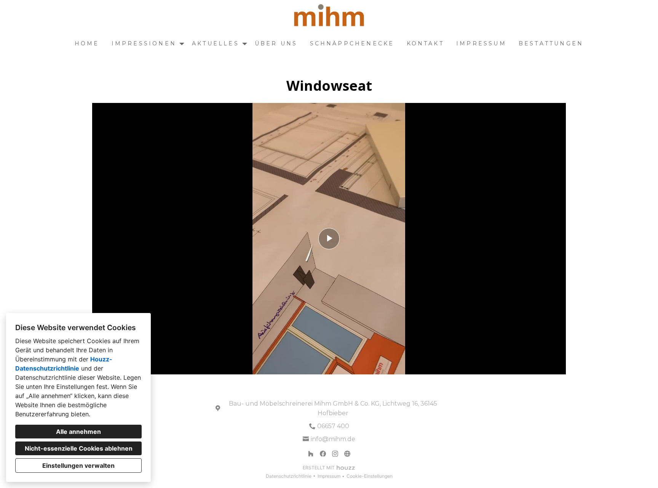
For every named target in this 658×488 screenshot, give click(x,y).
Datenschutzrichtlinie (288, 476)
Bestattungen (551, 43)
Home (87, 43)
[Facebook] (323, 454)
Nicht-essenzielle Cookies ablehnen (79, 448)
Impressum (481, 43)
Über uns (276, 43)
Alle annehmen (78, 431)
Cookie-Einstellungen (370, 476)
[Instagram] (335, 454)
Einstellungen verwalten (78, 465)
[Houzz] (311, 454)
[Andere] (347, 454)
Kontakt (425, 43)
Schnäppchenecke (352, 43)
